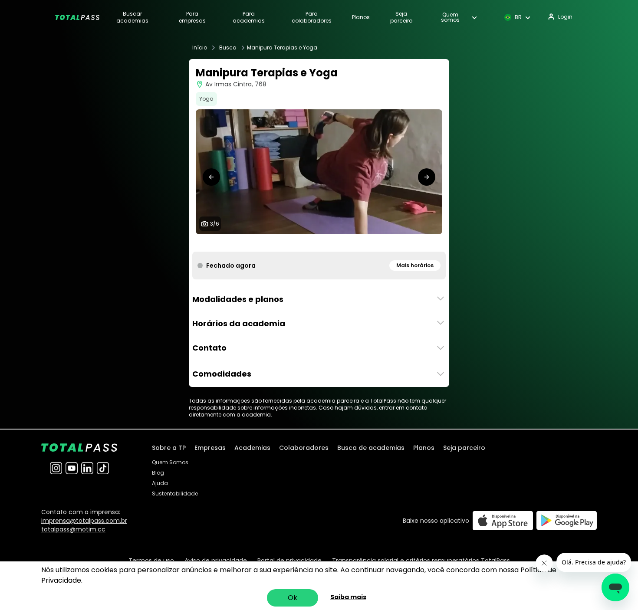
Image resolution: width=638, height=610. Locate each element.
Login (565, 16)
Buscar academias (132, 17)
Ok (292, 598)
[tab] (301, 243)
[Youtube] (72, 468)
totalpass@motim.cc (73, 529)
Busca (228, 47)
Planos (361, 17)
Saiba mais (348, 597)
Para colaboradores (312, 17)
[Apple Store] (503, 520)
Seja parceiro (401, 17)
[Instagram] (56, 468)
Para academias (249, 17)
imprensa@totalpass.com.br (84, 520)
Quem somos (450, 17)
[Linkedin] (87, 468)
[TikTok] (103, 468)
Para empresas (192, 17)
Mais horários (415, 265)
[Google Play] (566, 520)
